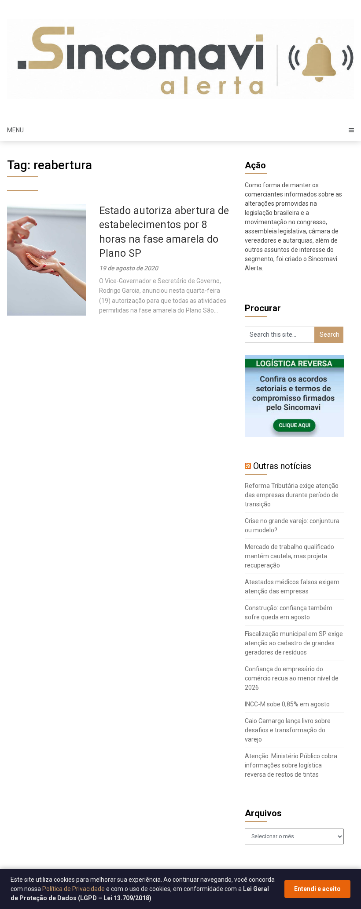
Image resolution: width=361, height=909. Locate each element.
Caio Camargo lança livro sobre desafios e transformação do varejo (288, 730)
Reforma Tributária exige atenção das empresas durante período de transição (292, 495)
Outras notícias (282, 466)
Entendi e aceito (317, 888)
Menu (15, 130)
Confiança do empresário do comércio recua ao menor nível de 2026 (292, 678)
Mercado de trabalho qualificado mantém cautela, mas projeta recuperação (289, 556)
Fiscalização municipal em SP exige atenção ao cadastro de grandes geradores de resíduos (294, 643)
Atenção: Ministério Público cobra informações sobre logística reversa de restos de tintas (291, 765)
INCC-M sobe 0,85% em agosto (287, 704)
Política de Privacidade (73, 888)
